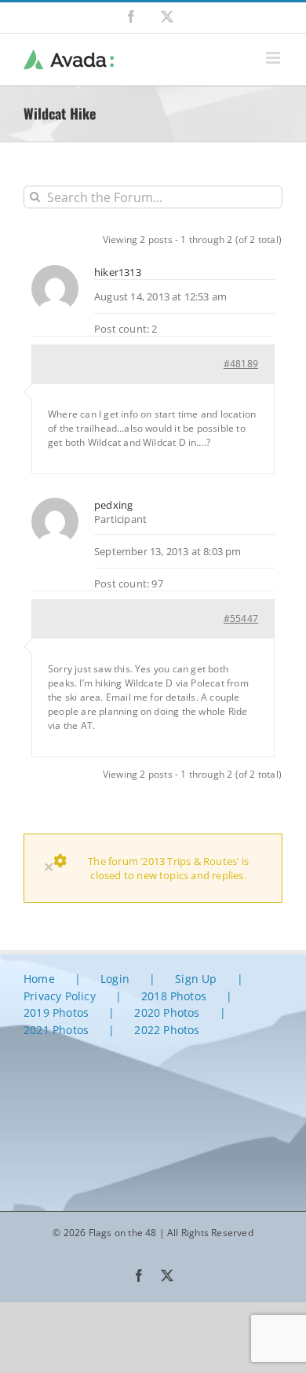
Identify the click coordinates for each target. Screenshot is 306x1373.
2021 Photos (56, 1029)
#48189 (241, 363)
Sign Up (196, 978)
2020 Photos (166, 1012)
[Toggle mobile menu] (274, 58)
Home (39, 978)
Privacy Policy (60, 995)
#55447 (241, 618)
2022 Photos (166, 1029)
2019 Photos (56, 1012)
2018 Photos (173, 995)
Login (114, 978)
